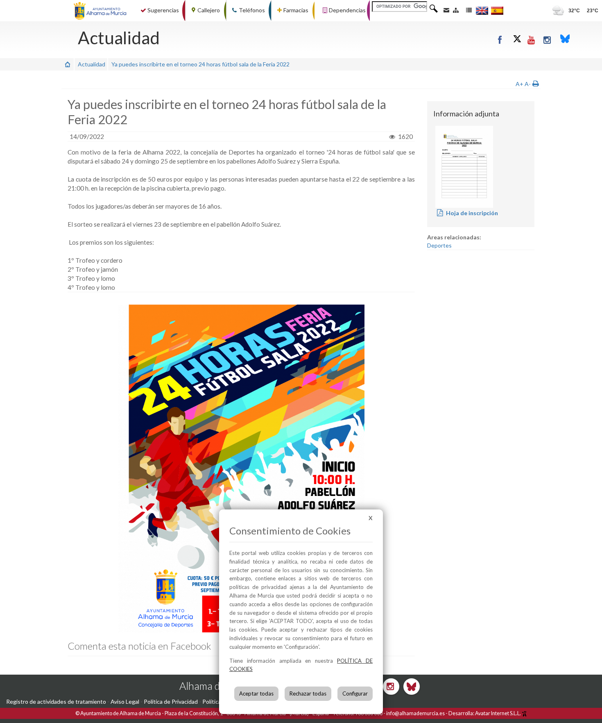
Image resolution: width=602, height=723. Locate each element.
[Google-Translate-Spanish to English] (482, 10)
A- (528, 83)
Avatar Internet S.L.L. (498, 713)
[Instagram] (548, 39)
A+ (519, 83)
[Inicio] (67, 64)
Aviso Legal (125, 701)
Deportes (439, 245)
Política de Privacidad (171, 701)
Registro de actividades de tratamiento (56, 701)
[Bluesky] (565, 39)
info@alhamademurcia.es (415, 713)
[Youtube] (532, 39)
